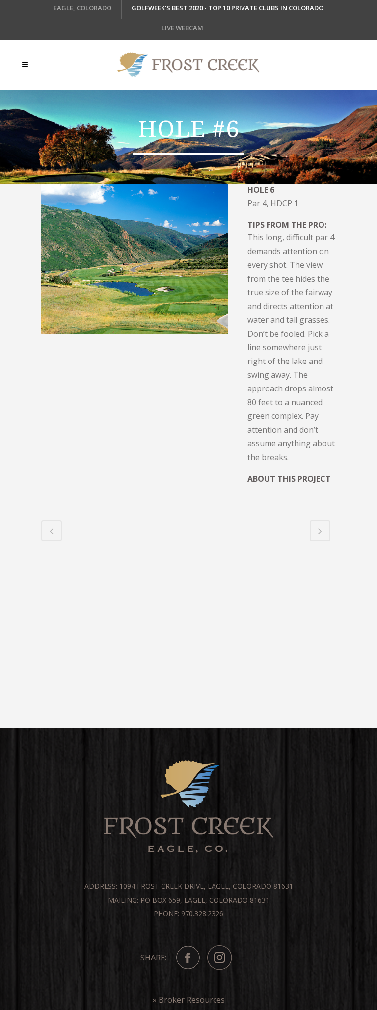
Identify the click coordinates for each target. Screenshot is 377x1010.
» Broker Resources (189, 999)
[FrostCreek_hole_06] (134, 262)
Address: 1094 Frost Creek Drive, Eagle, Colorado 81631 (188, 886)
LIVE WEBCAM (182, 28)
